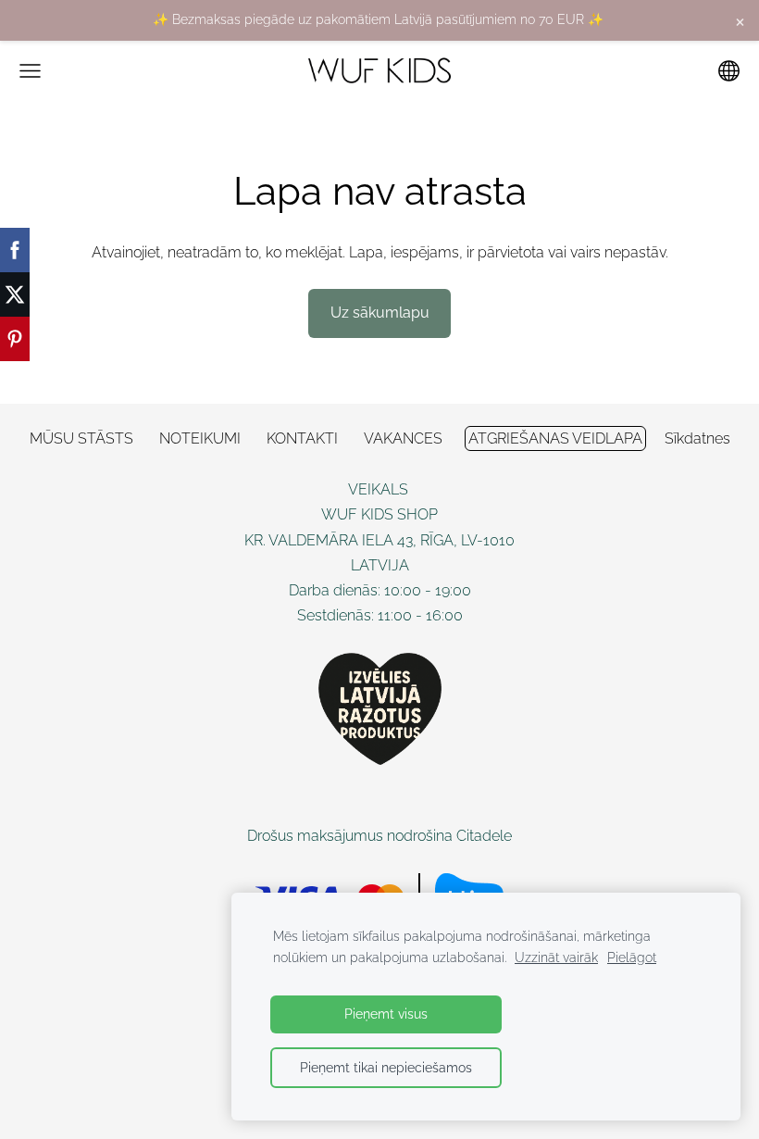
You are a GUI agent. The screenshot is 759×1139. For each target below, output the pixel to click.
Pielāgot (631, 957)
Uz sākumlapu (379, 312)
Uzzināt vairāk (556, 957)
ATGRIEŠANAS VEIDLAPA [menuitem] (555, 438)
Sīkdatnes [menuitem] (697, 438)
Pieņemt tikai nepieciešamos (386, 1067)
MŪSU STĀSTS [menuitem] (81, 438)
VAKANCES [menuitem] (403, 438)
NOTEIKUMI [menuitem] (200, 438)
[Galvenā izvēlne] (30, 70)
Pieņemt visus (386, 1013)
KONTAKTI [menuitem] (302, 438)
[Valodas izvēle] (728, 70)
